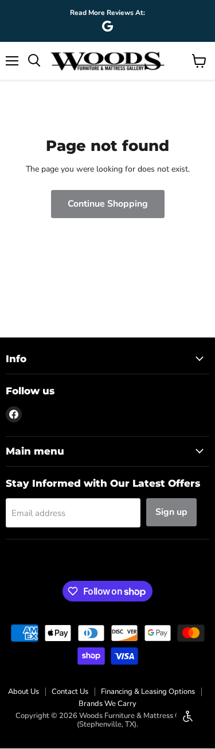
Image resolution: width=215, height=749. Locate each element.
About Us (23, 691)
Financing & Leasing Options (148, 691)
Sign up (171, 512)
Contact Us (70, 691)
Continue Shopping (108, 203)
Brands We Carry (107, 703)
